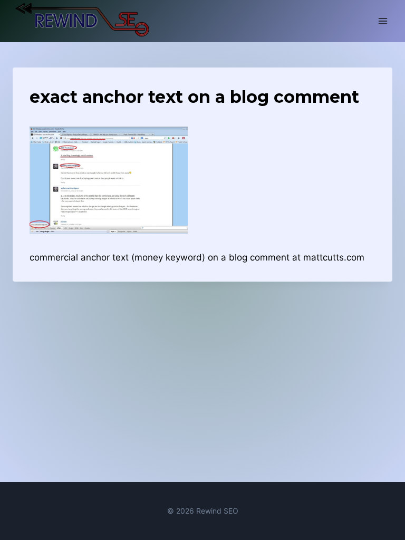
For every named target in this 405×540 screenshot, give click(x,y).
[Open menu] (382, 21)
